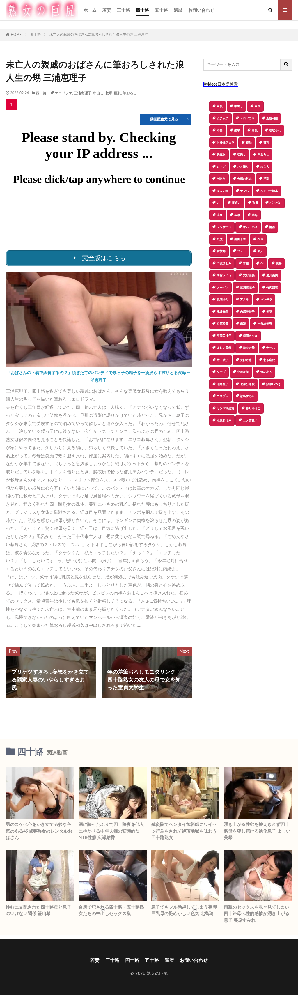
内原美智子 (247, 311)
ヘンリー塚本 (269, 191)
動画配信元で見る (164, 119)
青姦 (246, 263)
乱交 (220, 239)
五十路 (161, 10)
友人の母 (222, 191)
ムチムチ (222, 118)
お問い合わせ (201, 10)
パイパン (275, 202)
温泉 (220, 215)
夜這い (236, 202)
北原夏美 (243, 372)
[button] (207, 446)
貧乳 (266, 142)
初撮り (241, 154)
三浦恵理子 (82, 93)
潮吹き (221, 178)
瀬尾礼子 (222, 384)
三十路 (123, 10)
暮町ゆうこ (253, 408)
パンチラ (266, 299)
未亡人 (264, 166)
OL (262, 263)
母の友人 (266, 372)
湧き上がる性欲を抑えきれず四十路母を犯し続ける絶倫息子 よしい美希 (257, 831)
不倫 (220, 130)
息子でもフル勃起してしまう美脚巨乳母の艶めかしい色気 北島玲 (184, 910)
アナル (244, 299)
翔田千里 (240, 239)
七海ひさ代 (247, 384)
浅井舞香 (222, 311)
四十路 (142, 10)
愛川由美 (272, 275)
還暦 (178, 10)
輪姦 (272, 227)
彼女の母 (249, 347)
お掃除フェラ (225, 142)
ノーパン (222, 287)
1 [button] (11, 104)
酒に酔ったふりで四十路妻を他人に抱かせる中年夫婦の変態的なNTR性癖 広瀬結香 (111, 831)
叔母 (108, 93)
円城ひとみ (224, 263)
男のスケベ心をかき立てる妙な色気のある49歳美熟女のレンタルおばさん (39, 831)
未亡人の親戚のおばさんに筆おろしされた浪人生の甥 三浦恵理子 (100, 34)
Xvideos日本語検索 (221, 84)
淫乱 (266, 178)
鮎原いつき (273, 384)
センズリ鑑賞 (225, 408)
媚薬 (269, 311)
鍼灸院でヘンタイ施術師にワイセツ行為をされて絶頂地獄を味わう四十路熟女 (184, 831)
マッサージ (224, 227)
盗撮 (255, 202)
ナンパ (244, 191)
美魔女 (221, 154)
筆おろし (130, 93)
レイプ (221, 166)
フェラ (241, 251)
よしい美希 (224, 347)
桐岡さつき (250, 335)
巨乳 (117, 93)
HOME (16, 34)
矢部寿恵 (246, 360)
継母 (255, 215)
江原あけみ (224, 420)
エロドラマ (63, 93)
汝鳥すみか (247, 396)
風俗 (279, 263)
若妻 (106, 10)
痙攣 (237, 130)
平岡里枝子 (224, 335)
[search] (286, 65)
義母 (249, 142)
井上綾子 (222, 360)
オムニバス (250, 227)
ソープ (221, 372)
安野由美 (249, 275)
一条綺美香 (265, 323)
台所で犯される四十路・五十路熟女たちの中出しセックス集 (111, 910)
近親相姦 (272, 118)
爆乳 (255, 130)
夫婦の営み (244, 178)
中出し (98, 93)
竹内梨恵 (272, 287)
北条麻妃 (269, 360)
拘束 (260, 239)
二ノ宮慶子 (250, 420)
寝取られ (275, 130)
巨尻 (257, 106)
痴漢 (243, 323)
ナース (270, 347)
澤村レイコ (224, 275)
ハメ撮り (243, 166)
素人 (260, 251)
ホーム (90, 10)
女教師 (221, 251)
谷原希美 (222, 323)
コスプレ (222, 396)
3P (218, 202)
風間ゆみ (222, 299)
